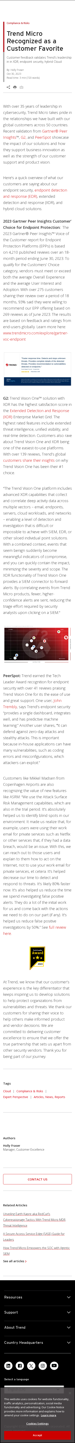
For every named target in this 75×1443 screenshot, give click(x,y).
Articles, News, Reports (49, 1097)
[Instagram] (43, 1366)
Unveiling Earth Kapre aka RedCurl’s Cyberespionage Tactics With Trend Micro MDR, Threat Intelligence (34, 1219)
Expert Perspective (15, 1097)
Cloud (7, 1091)
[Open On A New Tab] (37, 369)
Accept (37, 1435)
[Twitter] (31, 1366)
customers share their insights (29, 460)
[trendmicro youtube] (54, 1366)
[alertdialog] (37, 1415)
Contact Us (37, 1179)
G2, (23, 137)
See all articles (13, 1261)
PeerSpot (43, 137)
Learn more (48, 1415)
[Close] (70, 1393)
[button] (37, 1179)
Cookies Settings (37, 1423)
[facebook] (20, 1366)
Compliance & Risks (29, 1091)
